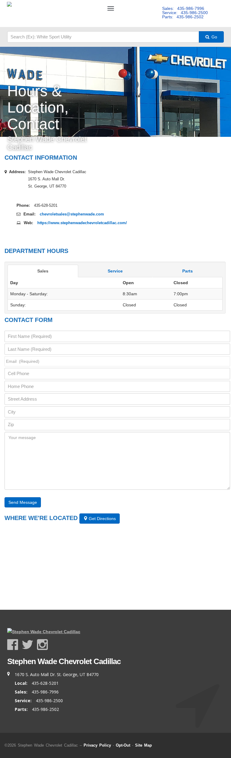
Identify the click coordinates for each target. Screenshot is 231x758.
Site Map (143, 745)
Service (115, 271)
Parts (187, 271)
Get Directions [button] (102, 518)
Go (213, 37)
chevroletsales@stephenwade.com (72, 214)
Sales (42, 271)
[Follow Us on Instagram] (42, 645)
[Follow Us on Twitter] (29, 645)
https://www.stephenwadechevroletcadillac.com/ (82, 223)
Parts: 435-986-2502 (183, 16)
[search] (103, 37)
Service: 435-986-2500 (185, 12)
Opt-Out (123, 745)
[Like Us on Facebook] (14, 645)
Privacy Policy (97, 745)
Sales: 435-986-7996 (183, 8)
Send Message (22, 502)
